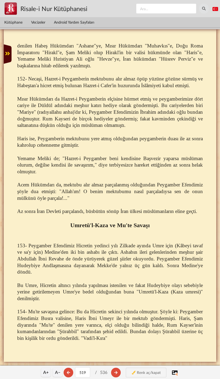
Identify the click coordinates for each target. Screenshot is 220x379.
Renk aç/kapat (148, 372)
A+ (46, 372)
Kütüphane (13, 22)
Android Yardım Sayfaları (74, 22)
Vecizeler (38, 22)
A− (57, 372)
